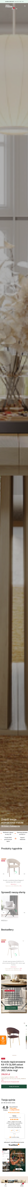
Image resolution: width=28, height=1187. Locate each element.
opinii (14, 1109)
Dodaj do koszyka (14, 1086)
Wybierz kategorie (10, 826)
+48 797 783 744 (19, 1)
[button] (8, 1112)
